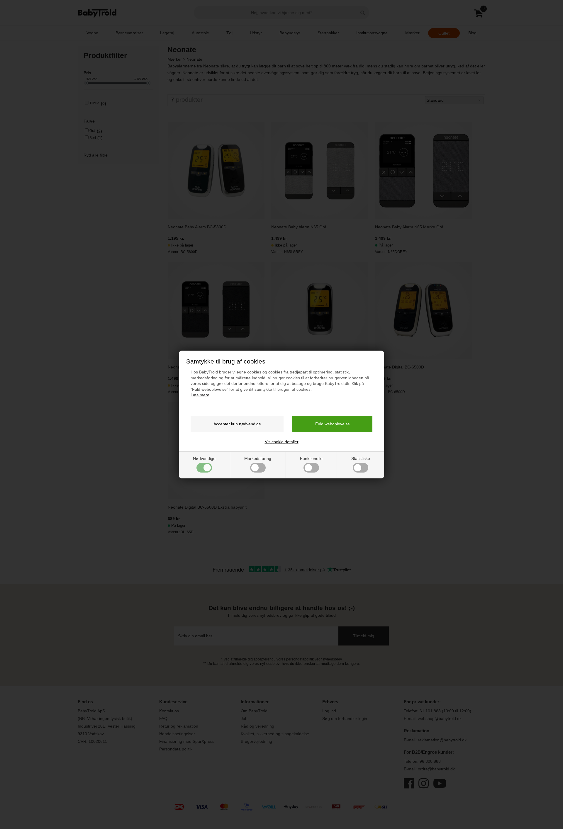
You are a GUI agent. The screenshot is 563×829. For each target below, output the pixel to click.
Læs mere (200, 395)
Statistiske (360, 458)
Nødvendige (204, 458)
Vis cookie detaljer (282, 441)
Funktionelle (311, 458)
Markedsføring (257, 458)
